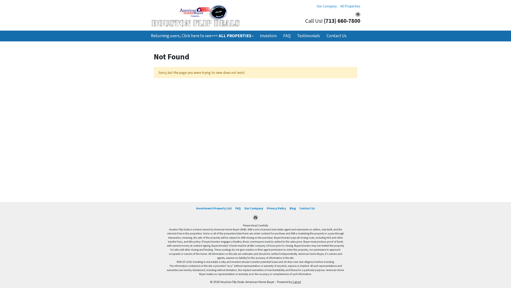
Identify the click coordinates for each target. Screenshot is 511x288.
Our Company (327, 6)
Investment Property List (214, 208)
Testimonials (308, 36)
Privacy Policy (276, 208)
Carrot (297, 282)
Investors (268, 36)
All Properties (350, 6)
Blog (293, 208)
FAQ (287, 36)
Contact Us (337, 36)
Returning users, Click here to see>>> (202, 36)
